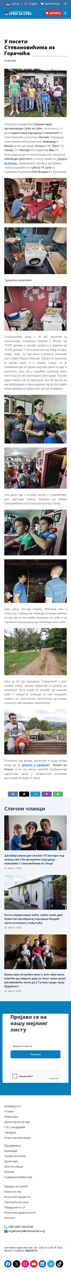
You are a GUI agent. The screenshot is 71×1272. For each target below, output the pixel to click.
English (33, 3)
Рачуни (9, 1172)
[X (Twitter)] (24, 794)
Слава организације (17, 1137)
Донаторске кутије (17, 1122)
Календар (10, 1151)
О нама (9, 1111)
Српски (15, 3)
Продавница (12, 1145)
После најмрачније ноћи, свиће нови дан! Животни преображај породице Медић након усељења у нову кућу (33, 919)
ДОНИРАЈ (55, 13)
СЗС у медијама (14, 1127)
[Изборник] (65, 13)
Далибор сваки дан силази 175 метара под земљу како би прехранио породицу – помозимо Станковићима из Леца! (34, 859)
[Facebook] (13, 794)
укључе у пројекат (36, 765)
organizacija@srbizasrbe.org (26, 1231)
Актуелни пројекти (17, 1197)
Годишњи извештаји (18, 1177)
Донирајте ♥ (12, 1106)
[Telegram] (35, 794)
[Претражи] (65, 3)
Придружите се (14, 1207)
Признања (11, 1116)
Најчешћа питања (16, 1202)
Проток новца (13, 1166)
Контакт (10, 1218)
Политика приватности (20, 1212)
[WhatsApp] (58, 794)
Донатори (11, 1161)
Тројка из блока (15, 1156)
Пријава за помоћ (16, 1186)
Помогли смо (12, 1191)
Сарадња (10, 1132)
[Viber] (47, 794)
